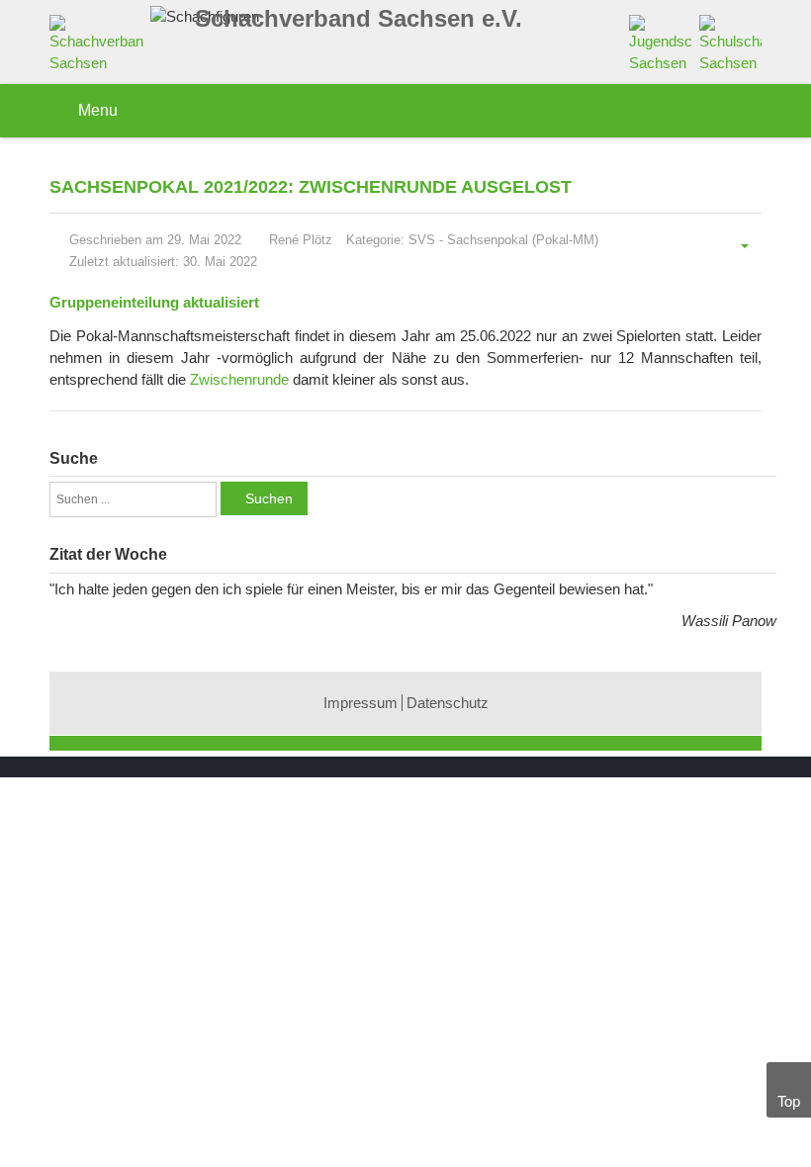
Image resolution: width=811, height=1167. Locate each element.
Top (788, 1101)
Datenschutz (447, 702)
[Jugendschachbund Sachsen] (660, 43)
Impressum (360, 702)
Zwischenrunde (239, 379)
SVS (421, 239)
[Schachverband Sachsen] (101, 48)
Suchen (269, 498)
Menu (96, 110)
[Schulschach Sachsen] (730, 43)
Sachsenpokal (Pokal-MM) (522, 239)
